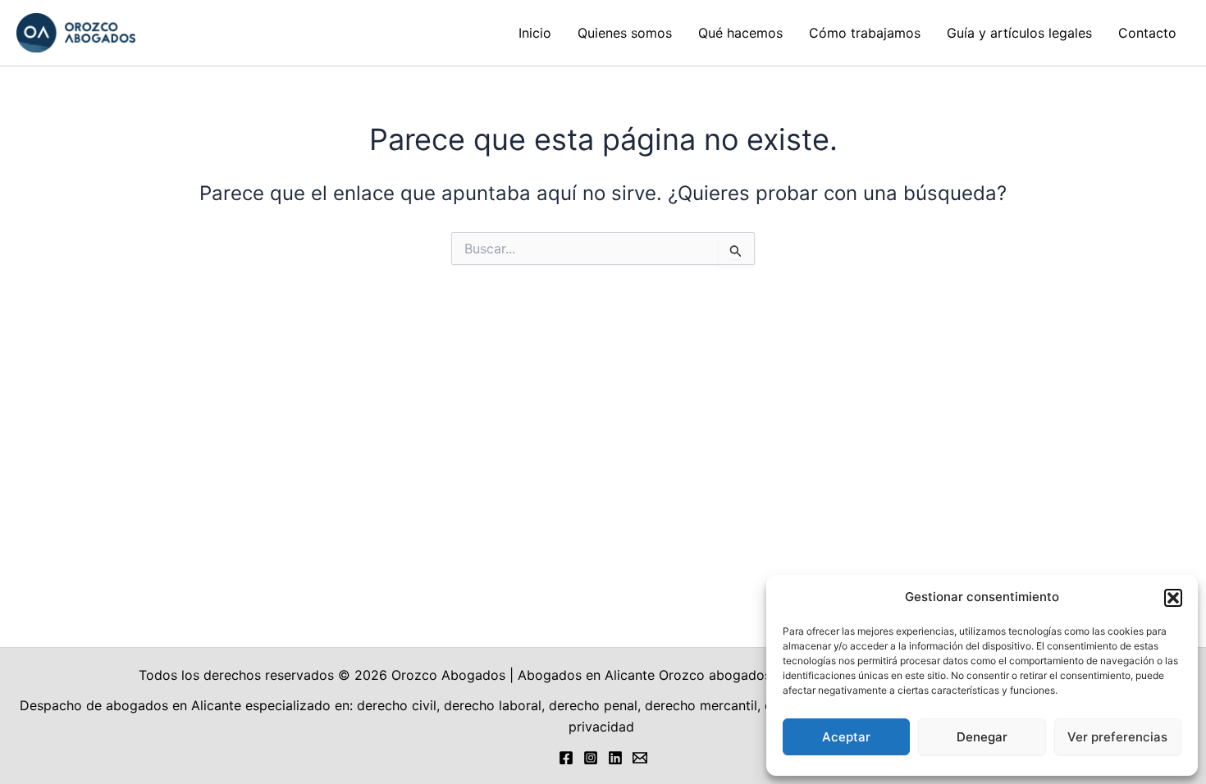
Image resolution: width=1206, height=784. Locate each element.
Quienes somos (625, 33)
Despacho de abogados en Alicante (130, 705)
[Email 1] (640, 757)
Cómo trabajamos (864, 33)
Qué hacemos (740, 33)
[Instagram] (590, 757)
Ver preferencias (1117, 737)
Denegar (982, 737)
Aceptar (846, 737)
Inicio (534, 33)
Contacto (1147, 33)
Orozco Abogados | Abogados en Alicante (523, 675)
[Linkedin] (615, 757)
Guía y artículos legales (1019, 33)
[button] (1173, 598)
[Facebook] (566, 757)
